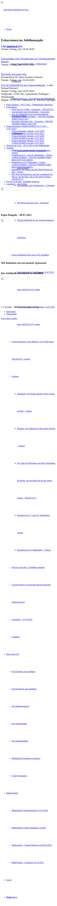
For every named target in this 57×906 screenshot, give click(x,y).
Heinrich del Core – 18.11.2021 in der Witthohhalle (27, 145)
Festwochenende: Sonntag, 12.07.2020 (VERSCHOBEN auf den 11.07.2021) (28, 137)
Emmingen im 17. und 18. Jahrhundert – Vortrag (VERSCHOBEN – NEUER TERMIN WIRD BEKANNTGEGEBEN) (32, 157)
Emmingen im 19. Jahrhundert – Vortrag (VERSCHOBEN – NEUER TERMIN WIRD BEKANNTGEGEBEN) (31, 164)
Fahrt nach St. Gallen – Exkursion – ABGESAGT (33, 109)
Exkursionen (11, 107)
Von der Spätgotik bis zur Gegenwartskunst (23, 85)
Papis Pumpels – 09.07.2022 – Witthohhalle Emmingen (29, 105)
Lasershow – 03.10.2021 (16, 184)
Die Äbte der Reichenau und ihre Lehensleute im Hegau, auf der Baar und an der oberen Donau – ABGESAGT (32, 176)
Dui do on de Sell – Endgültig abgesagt (22, 181)
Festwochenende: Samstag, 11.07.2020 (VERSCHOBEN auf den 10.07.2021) (28, 132)
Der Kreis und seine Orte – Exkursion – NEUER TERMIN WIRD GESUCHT (32, 122)
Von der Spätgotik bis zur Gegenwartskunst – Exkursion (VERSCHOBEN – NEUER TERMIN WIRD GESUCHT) (33, 116)
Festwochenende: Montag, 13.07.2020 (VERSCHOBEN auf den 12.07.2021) (28, 142)
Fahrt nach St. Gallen (12, 46)
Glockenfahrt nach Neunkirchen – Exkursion (30, 112)
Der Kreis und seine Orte (13, 74)
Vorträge (10, 148)
